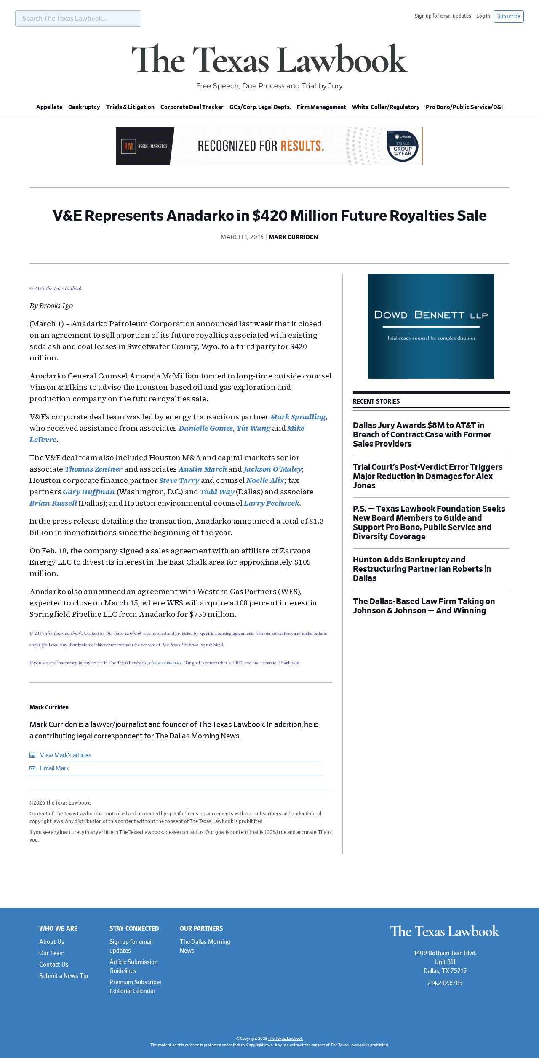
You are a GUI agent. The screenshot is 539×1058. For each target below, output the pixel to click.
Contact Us (54, 965)
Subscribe (508, 16)
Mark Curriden (49, 708)
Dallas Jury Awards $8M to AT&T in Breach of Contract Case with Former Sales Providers (422, 434)
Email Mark (54, 769)
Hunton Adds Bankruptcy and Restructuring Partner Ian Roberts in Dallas (422, 569)
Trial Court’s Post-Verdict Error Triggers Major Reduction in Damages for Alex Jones (428, 476)
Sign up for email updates (443, 16)
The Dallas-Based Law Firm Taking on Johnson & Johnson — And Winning (424, 606)
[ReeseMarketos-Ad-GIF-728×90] (269, 164)
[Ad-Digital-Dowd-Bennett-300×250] (431, 378)
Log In (483, 16)
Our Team (51, 954)
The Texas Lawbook (269, 66)
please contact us (165, 662)
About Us (51, 942)
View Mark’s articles (65, 756)
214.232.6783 (445, 983)
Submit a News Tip (63, 976)
